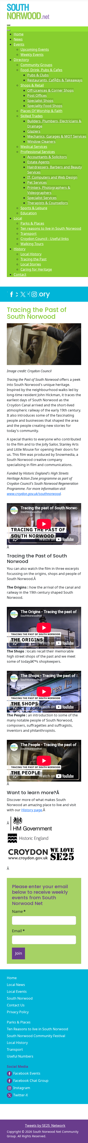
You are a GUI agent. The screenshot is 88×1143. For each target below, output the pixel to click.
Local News (16, 984)
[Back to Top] (80, 1137)
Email (18, 930)
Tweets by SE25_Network (45, 1125)
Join (18, 953)
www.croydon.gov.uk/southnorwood (34, 493)
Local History (17, 1042)
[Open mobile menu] (8, 25)
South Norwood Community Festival (36, 1035)
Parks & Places (19, 1022)
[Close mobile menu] (8, 30)
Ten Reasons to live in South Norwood (37, 1029)
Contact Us (16, 1005)
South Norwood (20, 998)
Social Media (17, 1066)
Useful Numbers (20, 1056)
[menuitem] (18, 34)
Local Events (17, 991)
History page (31, 810)
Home (12, 978)
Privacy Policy (18, 1012)
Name (19, 911)
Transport (15, 1049)
